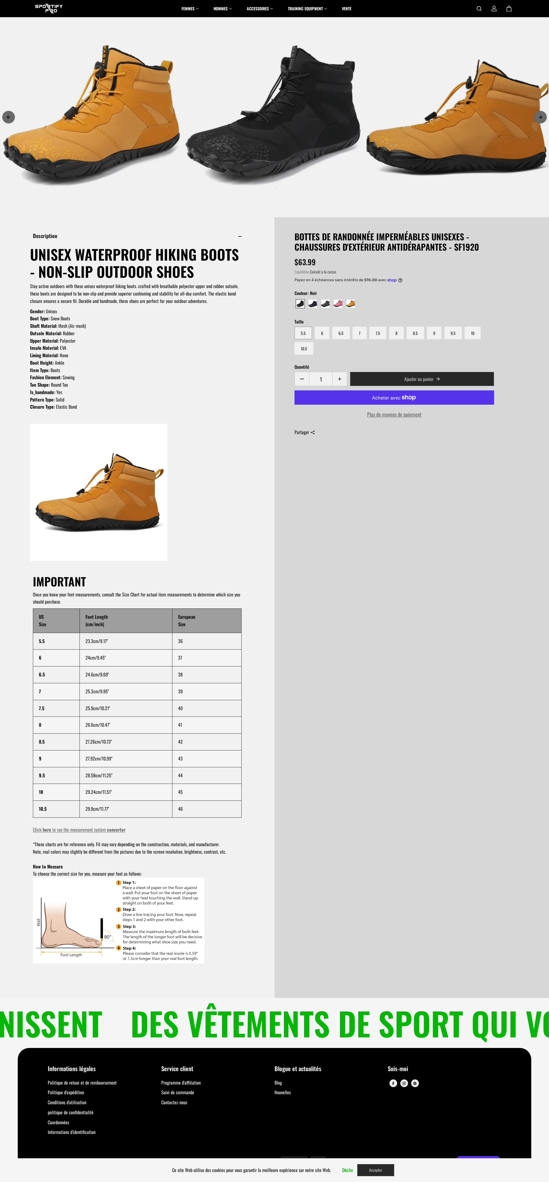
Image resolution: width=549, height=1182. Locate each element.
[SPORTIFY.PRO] (49, 8)
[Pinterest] (414, 1083)
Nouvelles (282, 1092)
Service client (177, 1069)
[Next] (540, 117)
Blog (278, 1082)
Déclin (347, 1170)
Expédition (302, 272)
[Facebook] (393, 1083)
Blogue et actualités (297, 1069)
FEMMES (188, 8)
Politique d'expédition (66, 1092)
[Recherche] (479, 8)
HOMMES (221, 8)
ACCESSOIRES (258, 8)
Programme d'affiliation (181, 1082)
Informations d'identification (72, 1132)
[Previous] (8, 117)
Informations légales (72, 1069)
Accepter (375, 1170)
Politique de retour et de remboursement (82, 1082)
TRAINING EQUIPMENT (305, 8)
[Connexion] (494, 8)
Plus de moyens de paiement (394, 414)
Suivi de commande (177, 1092)
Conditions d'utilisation (67, 1102)
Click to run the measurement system (79, 829)
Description (45, 235)
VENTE (346, 8)
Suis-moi (398, 1069)
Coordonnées (58, 1122)
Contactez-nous (174, 1102)
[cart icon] (509, 8)
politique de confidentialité (71, 1112)
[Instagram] (404, 1083)
